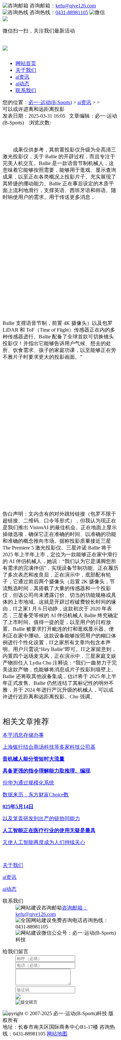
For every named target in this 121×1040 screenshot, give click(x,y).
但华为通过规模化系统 (28, 782)
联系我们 (25, 90)
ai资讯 (22, 77)
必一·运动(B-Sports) (50, 102)
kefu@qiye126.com (75, 5)
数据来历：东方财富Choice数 (36, 794)
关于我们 (25, 70)
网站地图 (57, 1033)
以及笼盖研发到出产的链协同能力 (41, 818)
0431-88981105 (71, 12)
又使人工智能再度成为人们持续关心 (44, 842)
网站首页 (25, 63)
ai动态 (22, 83)
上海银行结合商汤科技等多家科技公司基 (49, 747)
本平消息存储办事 (23, 735)
